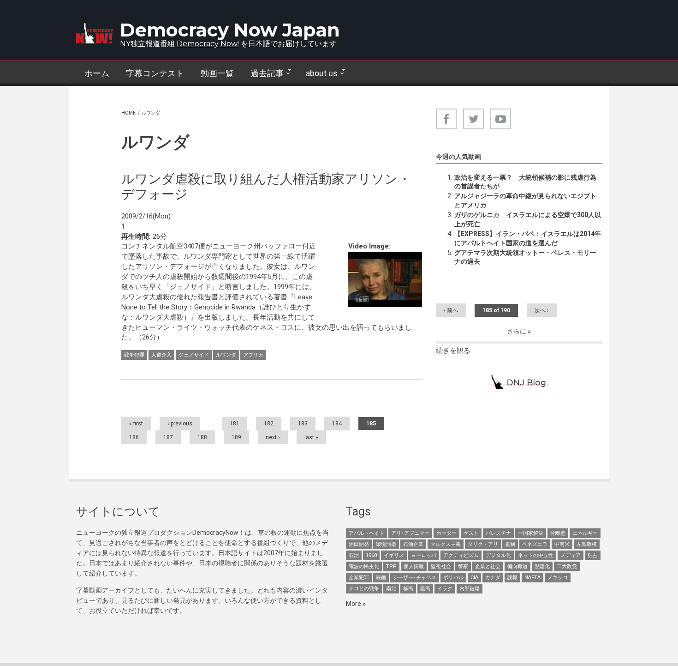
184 (337, 423)
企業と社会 (487, 566)
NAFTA (532, 578)
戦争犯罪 (134, 355)
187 (168, 437)
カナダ (492, 578)
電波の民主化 (364, 566)
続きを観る (453, 350)
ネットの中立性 (535, 555)
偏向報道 (517, 566)
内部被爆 (469, 589)
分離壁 (557, 533)
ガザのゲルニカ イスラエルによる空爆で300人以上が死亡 (527, 219)
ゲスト (471, 533)
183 (303, 423)
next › (273, 437)
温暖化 (542, 566)
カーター (446, 533)
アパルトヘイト (366, 533)
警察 (463, 566)
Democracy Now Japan (230, 29)
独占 (593, 555)
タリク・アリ (483, 544)
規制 (510, 544)
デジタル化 (498, 555)
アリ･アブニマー (410, 533)
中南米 (562, 544)
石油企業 (413, 544)
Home (128, 112)
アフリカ (253, 355)
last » (311, 437)
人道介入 (161, 355)
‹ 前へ (451, 310)
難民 (425, 589)
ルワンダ (226, 355)
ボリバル (453, 578)
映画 (381, 578)
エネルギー (585, 533)
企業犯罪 (359, 578)
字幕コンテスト (155, 73)
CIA (474, 578)
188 (202, 437)
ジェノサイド (193, 355)
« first (136, 423)
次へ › (542, 310)
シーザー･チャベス (414, 578)
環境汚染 (386, 544)
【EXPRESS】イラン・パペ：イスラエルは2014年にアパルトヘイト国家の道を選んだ (527, 238)
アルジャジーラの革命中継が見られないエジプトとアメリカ (525, 200)
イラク (444, 589)
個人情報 (414, 566)
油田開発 (359, 544)
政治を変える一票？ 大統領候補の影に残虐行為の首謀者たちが (525, 182)
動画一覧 (217, 73)
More (354, 603)
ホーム (96, 73)
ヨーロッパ (423, 555)
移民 (408, 589)
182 (269, 423)
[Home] (94, 33)
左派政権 (587, 544)
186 (134, 437)
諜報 (512, 578)
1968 (371, 555)
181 (234, 423)
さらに (517, 331)
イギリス (394, 555)
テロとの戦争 (364, 589)
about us (317, 73)
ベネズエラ (534, 544)
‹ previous (179, 423)
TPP (391, 566)
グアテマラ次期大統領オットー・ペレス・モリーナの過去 (525, 257)
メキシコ (557, 578)
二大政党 (567, 566)
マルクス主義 (445, 544)
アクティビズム (461, 555)
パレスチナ (498, 533)
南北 (391, 589)
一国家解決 (530, 533)
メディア (570, 555)
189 (236, 437)
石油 (354, 555)
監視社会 (441, 566)
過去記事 (263, 73)
